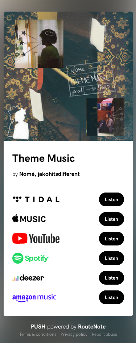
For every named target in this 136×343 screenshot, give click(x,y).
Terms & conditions (37, 334)
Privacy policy (74, 334)
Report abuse (104, 334)
